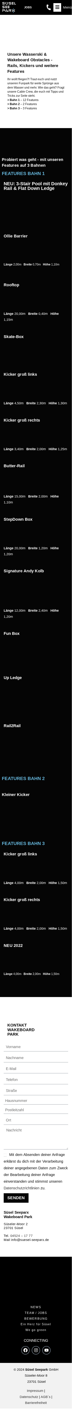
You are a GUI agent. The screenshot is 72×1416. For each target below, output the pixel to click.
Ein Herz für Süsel (36, 1324)
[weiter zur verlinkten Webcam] (39, 8)
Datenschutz (29, 1397)
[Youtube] (46, 1350)
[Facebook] (25, 1350)
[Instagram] (36, 1350)
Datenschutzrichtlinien (21, 1188)
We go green (35, 1330)
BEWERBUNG (36, 1318)
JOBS (28, 7)
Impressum (35, 1391)
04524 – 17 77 (21, 1236)
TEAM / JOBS (36, 1312)
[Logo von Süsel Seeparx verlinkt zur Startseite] (9, 7)
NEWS (36, 1307)
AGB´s (45, 1397)
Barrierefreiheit (36, 1403)
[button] (62, 7)
